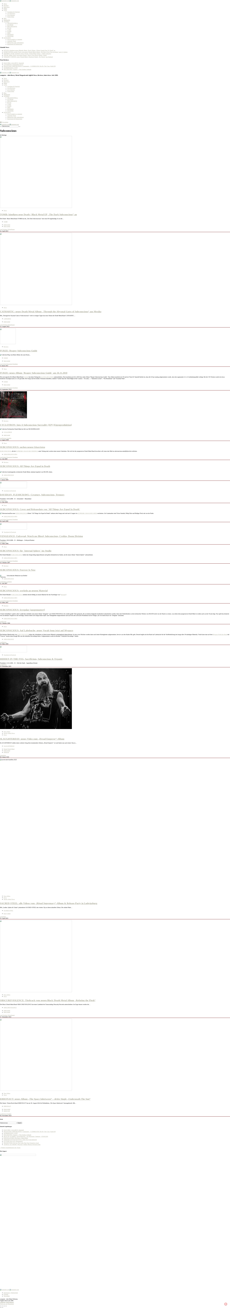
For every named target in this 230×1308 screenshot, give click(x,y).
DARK (9, 31)
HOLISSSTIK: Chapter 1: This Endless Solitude (17, 69)
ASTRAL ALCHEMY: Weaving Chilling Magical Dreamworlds (22, 1144)
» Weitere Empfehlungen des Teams (10, 1147)
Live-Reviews (11, 13)
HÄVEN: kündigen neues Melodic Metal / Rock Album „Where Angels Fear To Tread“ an (29, 50)
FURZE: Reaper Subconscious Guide (18, 350)
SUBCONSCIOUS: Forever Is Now (17, 570)
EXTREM (10, 25)
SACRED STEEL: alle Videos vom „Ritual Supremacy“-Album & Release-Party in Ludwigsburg (48, 903)
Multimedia (7, 20)
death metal (7, 225)
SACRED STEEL (8, 910)
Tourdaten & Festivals (13, 12)
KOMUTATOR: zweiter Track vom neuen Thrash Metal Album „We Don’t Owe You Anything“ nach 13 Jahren (35, 52)
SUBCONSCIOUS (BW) (10, 454)
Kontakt (6, 1294)
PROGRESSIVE (12, 26)
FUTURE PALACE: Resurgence (13, 1141)
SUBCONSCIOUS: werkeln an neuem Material (24, 590)
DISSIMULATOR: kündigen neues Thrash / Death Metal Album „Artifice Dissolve (27, 53)
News (5, 4)
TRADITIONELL (12, 23)
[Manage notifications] (225, 1304)
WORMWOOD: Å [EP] (11, 68)
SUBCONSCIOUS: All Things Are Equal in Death (25, 466)
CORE (9, 29)
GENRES (6, 21)
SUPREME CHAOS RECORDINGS (27, 451)
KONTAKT (7, 38)
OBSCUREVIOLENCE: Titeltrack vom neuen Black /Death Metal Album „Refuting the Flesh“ (48, 1000)
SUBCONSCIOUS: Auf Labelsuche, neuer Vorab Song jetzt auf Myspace (36, 630)
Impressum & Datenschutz (14, 44)
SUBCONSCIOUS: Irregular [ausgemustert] (22, 609)
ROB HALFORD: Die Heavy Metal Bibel (16, 1138)
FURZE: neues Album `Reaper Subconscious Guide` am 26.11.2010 (33, 373)
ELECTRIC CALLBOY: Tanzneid (14, 63)
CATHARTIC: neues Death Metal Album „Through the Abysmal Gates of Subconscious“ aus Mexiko (50, 311)
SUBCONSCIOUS (5, 451)
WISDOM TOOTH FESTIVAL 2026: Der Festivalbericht (20, 1139)
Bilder (5, 8)
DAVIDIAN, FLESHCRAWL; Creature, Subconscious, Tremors (32, 494)
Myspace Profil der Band (220, 634)
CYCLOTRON (8, 432)
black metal (7, 226)
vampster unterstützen (7, 1302)
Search (19, 1123)
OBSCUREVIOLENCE (10, 1007)
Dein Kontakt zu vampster (14, 39)
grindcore (6, 752)
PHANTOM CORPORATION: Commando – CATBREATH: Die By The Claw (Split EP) (30, 66)
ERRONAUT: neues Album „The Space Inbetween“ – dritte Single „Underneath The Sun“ (45, 1099)
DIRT (9, 33)
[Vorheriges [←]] (0, 1307)
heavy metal (7, 913)
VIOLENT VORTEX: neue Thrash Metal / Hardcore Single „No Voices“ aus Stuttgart (28, 57)
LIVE (5, 10)
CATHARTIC (7, 318)
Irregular (63, 594)
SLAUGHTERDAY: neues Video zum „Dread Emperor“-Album (32, 739)
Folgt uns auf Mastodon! (7, 1304)
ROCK (9, 28)
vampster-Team (11, 41)
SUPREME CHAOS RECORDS (87, 513)
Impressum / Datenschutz (11, 1293)
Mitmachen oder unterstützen (15, 42)
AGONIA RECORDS (47, 377)
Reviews (6, 5)
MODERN (10, 34)
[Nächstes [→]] (2, 1307)
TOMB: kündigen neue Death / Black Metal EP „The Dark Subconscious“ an (38, 214)
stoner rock (7, 1111)
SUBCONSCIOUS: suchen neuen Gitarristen (22, 447)
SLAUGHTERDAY (9, 746)
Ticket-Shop (10, 17)
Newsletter (7, 1296)
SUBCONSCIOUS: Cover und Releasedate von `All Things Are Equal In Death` (40, 509)
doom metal (7, 1109)
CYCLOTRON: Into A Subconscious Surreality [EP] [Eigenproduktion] (36, 425)
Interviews (7, 7)
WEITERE (10, 36)
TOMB (5, 221)
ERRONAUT (7, 1106)
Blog (5, 18)
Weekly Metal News (9, 733)
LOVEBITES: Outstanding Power (13, 64)
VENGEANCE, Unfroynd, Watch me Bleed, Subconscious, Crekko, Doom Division (41, 536)
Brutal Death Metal (9, 749)
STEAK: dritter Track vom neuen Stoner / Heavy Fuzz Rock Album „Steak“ (25, 55)
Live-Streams (11, 15)
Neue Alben (7, 731)
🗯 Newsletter (4, 122)
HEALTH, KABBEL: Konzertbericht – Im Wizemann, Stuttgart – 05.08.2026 (26, 1136)
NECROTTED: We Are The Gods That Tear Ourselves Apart (21, 1143)
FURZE (6, 358)
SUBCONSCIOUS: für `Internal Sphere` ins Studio (25, 550)
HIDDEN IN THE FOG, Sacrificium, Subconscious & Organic (31, 659)
